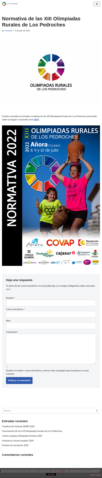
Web (8, 321)
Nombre (10, 298)
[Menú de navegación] (97, 4)
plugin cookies (95, 475)
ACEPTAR (51, 474)
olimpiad (8, 31)
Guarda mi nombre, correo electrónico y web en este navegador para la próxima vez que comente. (47, 372)
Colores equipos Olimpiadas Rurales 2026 (22, 436)
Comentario (12, 332)
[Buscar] (97, 410)
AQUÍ (36, 120)
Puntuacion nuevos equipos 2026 (18, 441)
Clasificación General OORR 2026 (18, 426)
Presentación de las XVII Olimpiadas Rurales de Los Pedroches (32, 431)
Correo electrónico (15, 309)
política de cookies (62, 472)
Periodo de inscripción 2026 (15, 445)
